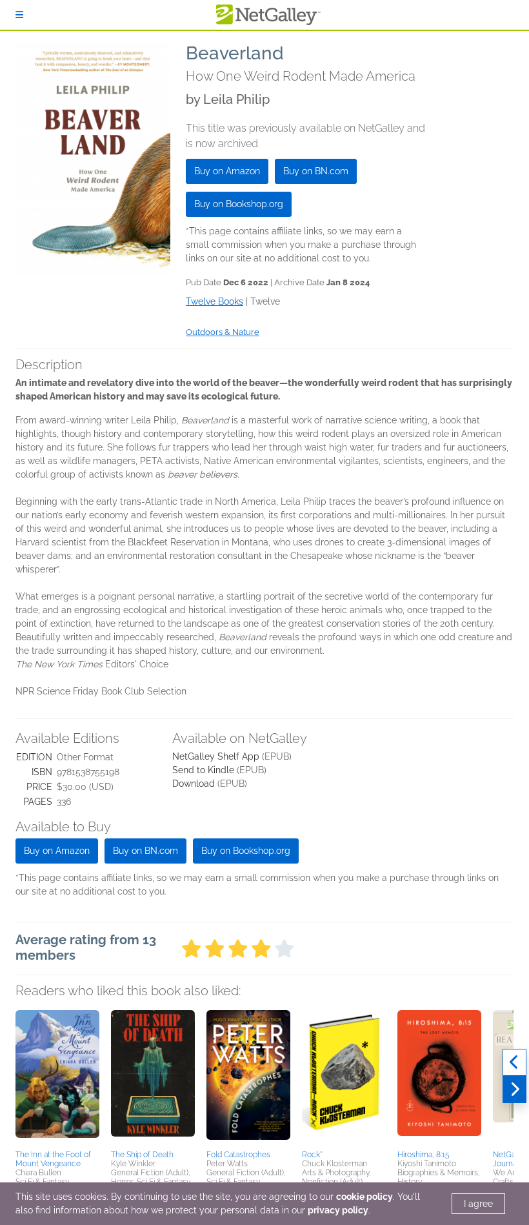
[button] (57, 1078)
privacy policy (338, 1210)
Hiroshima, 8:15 (423, 1154)
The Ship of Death (142, 1154)
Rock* (312, 1154)
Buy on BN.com (315, 171)
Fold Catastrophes (238, 1154)
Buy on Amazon (227, 171)
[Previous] (514, 1062)
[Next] (514, 1089)
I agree (478, 1204)
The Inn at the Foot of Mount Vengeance (53, 1159)
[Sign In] (19, 15)
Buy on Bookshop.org (238, 204)
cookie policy (364, 1196)
